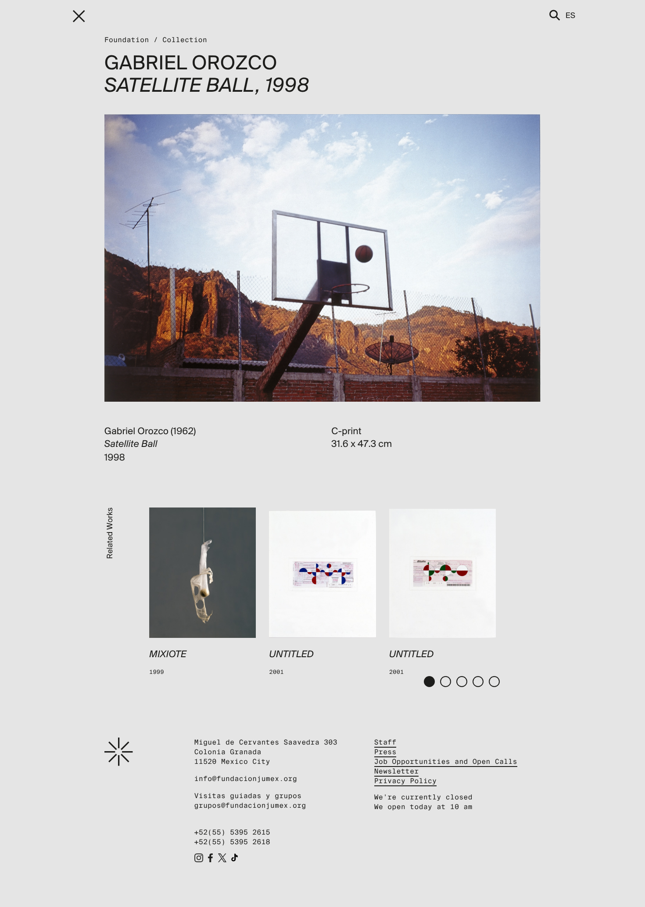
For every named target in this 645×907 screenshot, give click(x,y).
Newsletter (396, 771)
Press (385, 751)
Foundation (126, 39)
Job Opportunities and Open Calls (445, 761)
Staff (385, 742)
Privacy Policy (405, 780)
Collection (184, 39)
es (570, 15)
